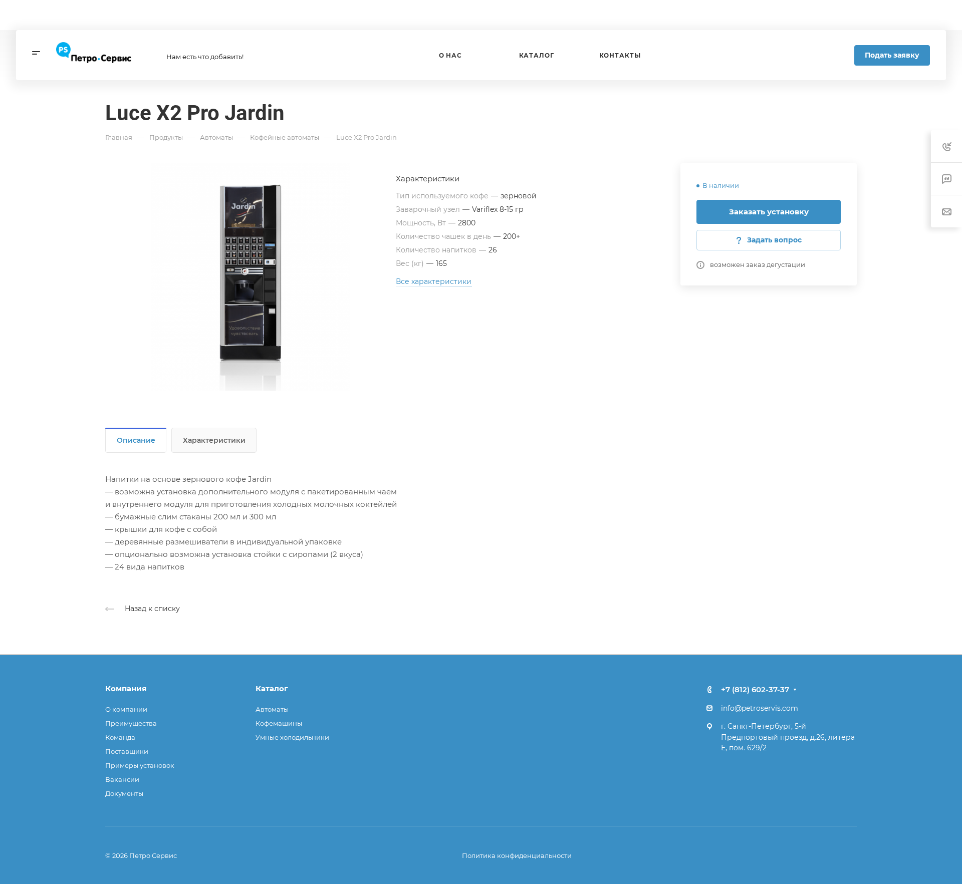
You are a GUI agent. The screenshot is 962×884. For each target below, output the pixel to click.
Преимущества (131, 723)
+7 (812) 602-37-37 (755, 689)
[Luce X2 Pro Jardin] (250, 277)
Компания (125, 688)
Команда (120, 737)
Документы (124, 793)
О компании (126, 709)
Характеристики (214, 440)
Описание (136, 440)
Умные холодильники (292, 737)
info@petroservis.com (759, 708)
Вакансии (122, 779)
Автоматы (272, 709)
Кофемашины (279, 723)
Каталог (272, 688)
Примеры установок (139, 765)
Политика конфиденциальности (517, 855)
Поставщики (126, 751)
